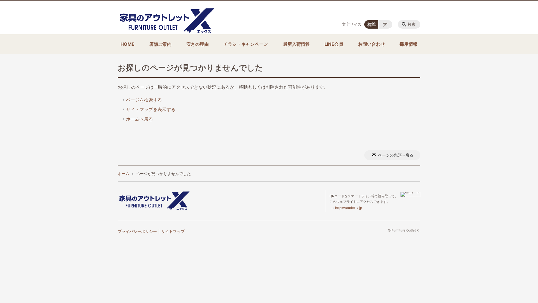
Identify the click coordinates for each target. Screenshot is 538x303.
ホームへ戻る (139, 119)
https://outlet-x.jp (348, 208)
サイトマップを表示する (150, 109)
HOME (127, 44)
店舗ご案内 (160, 44)
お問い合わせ (371, 44)
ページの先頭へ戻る (395, 155)
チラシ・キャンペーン (245, 44)
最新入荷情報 (296, 44)
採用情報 (409, 44)
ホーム (123, 173)
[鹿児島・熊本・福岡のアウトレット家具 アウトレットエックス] (167, 20)
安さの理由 (197, 44)
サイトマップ (173, 231)
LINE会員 (333, 44)
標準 (371, 24)
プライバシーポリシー (137, 231)
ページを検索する (144, 100)
